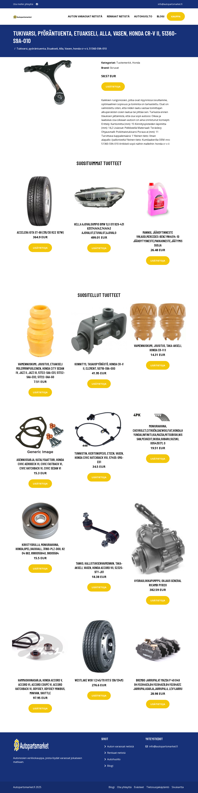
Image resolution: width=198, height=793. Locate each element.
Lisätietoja (113, 86)
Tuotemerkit (123, 62)
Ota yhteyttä (124, 787)
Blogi (160, 16)
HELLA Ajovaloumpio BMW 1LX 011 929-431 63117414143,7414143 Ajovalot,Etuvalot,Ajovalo (99, 228)
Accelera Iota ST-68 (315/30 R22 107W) (40, 232)
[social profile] (37, 4)
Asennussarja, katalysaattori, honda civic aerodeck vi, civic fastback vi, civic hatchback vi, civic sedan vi (40, 464)
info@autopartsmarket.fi (170, 4)
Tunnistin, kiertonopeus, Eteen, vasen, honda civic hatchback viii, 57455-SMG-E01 (99, 457)
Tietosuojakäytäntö (157, 787)
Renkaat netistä (118, 16)
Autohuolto (143, 16)
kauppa (175, 16)
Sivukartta (178, 787)
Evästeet (139, 787)
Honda (136, 62)
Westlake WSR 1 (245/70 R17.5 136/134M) (99, 680)
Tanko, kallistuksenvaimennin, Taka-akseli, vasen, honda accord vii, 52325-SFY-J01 (99, 567)
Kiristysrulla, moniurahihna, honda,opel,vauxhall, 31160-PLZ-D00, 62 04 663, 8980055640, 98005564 (40, 549)
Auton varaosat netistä (85, 16)
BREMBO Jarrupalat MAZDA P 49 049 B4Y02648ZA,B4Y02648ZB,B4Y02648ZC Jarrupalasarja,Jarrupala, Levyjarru (157, 684)
